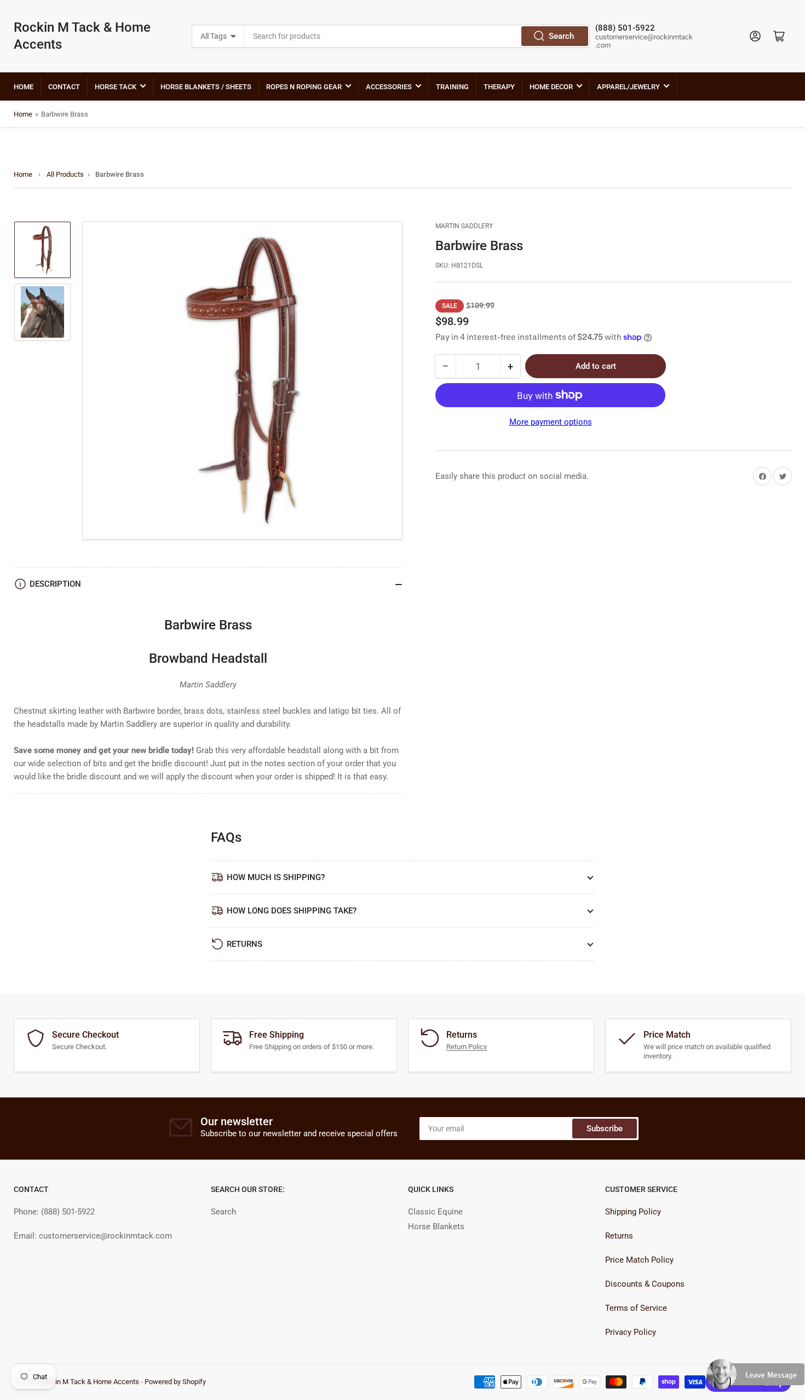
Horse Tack (115, 87)
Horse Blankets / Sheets (205, 87)
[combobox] (417, 36)
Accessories (389, 87)
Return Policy (466, 1047)
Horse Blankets (436, 1226)
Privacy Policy (630, 1332)
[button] (755, 1379)
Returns (619, 1236)
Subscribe (604, 1128)
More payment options (550, 422)
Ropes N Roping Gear (304, 87)
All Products (65, 174)
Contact (64, 87)
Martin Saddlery (464, 226)
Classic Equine (435, 1212)
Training (452, 87)
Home (23, 87)
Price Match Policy (639, 1260)
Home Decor (551, 87)
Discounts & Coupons (645, 1284)
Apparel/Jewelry (628, 87)
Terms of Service (636, 1308)
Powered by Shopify (175, 1382)
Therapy (499, 87)
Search (561, 36)
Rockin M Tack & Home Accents (82, 36)
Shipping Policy (633, 1212)
